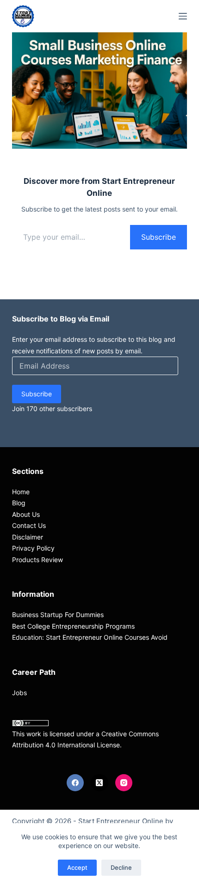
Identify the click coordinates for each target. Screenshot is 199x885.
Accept (77, 867)
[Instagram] (124, 783)
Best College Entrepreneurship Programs (73, 626)
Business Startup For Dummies (58, 614)
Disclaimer (27, 537)
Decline (121, 867)
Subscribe (158, 237)
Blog (18, 503)
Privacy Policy (33, 548)
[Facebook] (75, 783)
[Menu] (183, 16)
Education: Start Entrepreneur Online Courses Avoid (90, 637)
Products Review (37, 560)
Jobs (19, 693)
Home (21, 492)
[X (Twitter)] (99, 783)
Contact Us (29, 525)
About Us (26, 514)
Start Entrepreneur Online (120, 821)
